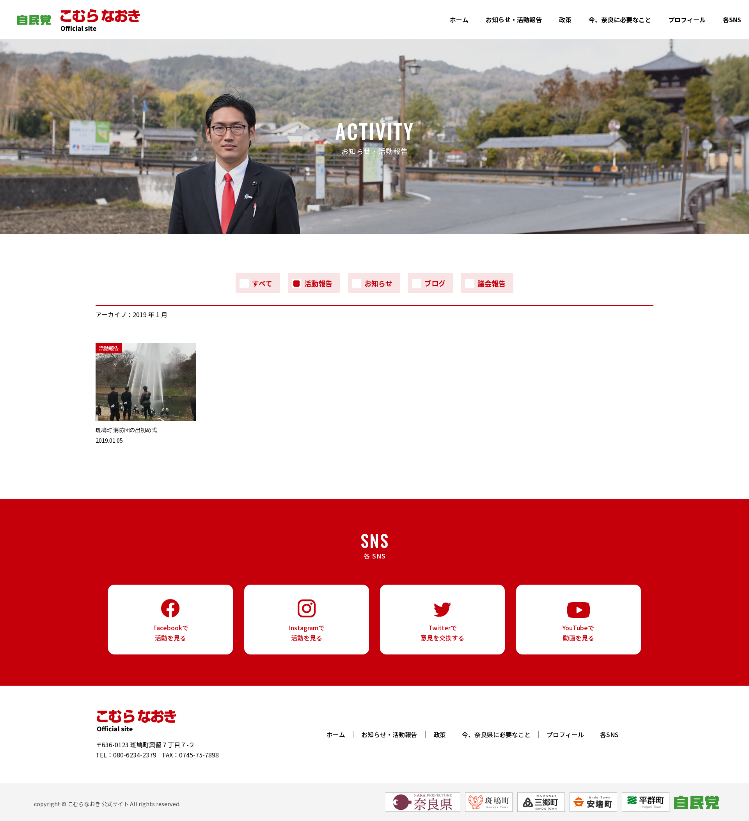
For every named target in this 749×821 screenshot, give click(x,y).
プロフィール (687, 19)
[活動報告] (146, 418)
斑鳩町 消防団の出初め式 (126, 430)
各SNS (732, 19)
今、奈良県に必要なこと (496, 734)
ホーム (459, 19)
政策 (565, 19)
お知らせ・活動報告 (514, 19)
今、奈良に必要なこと (620, 19)
